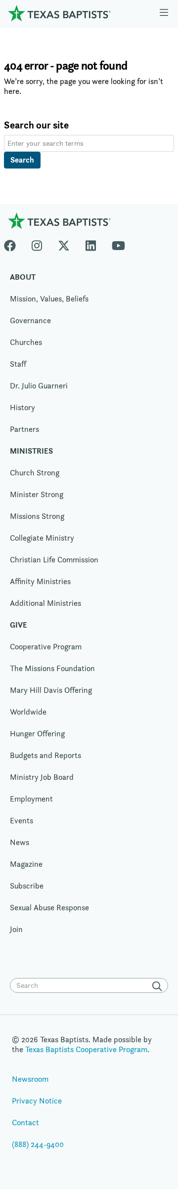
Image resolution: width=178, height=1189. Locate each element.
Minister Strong (36, 494)
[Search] (159, 986)
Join (16, 929)
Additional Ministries (45, 603)
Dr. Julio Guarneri (39, 385)
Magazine (26, 864)
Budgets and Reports (45, 755)
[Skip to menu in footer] (164, 13)
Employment (31, 799)
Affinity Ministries (40, 581)
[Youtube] (118, 244)
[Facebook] (14, 244)
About (23, 277)
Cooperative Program (46, 646)
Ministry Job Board (42, 777)
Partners (24, 429)
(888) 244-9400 (38, 1144)
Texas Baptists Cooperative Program (86, 1049)
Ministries (31, 451)
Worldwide (28, 712)
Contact (25, 1122)
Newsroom (30, 1079)
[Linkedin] (91, 244)
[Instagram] (37, 244)
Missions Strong (37, 516)
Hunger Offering (37, 733)
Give (18, 625)
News (19, 842)
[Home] (59, 13)
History (22, 407)
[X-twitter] (64, 244)
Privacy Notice (37, 1100)
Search (22, 160)
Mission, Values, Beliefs (49, 298)
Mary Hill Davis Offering (51, 690)
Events (21, 820)
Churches (26, 342)
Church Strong (34, 472)
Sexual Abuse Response (49, 907)
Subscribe (27, 886)
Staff (18, 364)
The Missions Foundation (52, 668)
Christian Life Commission (54, 559)
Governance (30, 320)
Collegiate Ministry (42, 538)
